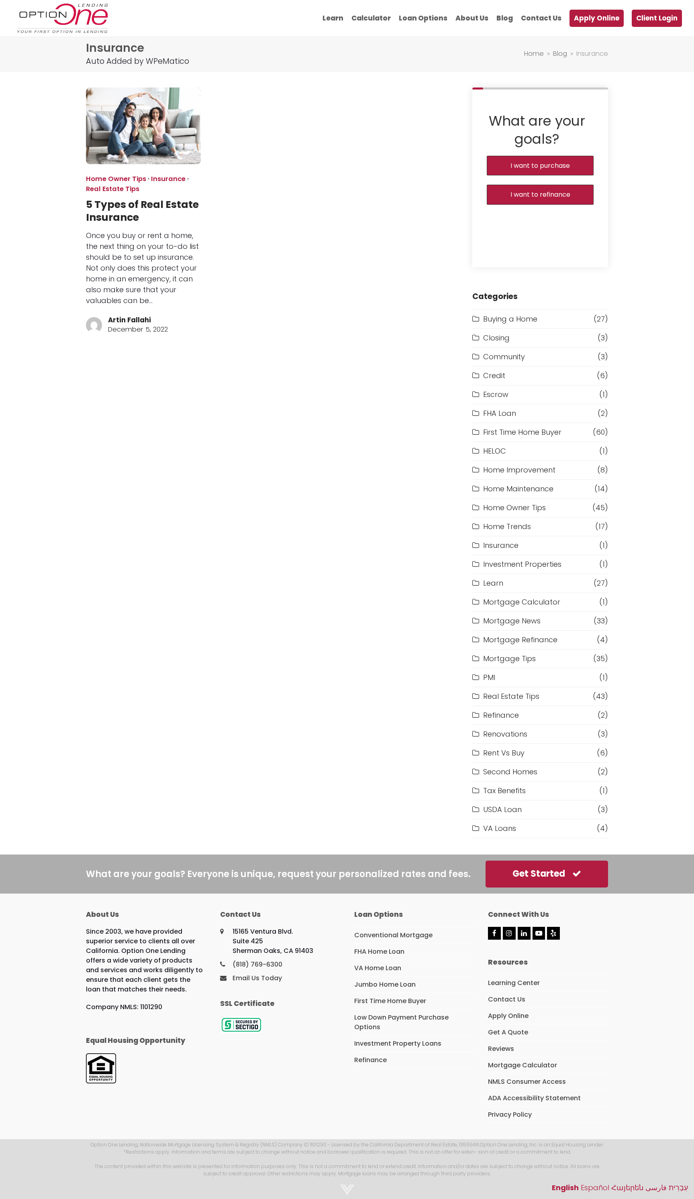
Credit (494, 375)
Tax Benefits (504, 791)
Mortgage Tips (509, 658)
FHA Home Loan (379, 951)
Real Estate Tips (112, 188)
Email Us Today (257, 978)
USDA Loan (502, 809)
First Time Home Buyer (522, 432)
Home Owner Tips (116, 178)
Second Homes (510, 772)
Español (595, 1188)
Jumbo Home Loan (385, 984)
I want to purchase (540, 165)
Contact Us (506, 999)
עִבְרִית (678, 1188)
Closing (496, 338)
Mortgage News (512, 621)
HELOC (494, 451)
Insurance (168, 178)
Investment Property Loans (397, 1043)
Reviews (501, 1048)
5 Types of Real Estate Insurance (142, 210)
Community (504, 357)
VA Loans (499, 828)
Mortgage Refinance (520, 640)
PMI (489, 677)
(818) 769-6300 (257, 964)
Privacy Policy (510, 1114)
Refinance (501, 715)
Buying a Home (510, 319)
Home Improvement (519, 470)
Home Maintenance (518, 489)
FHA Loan (499, 413)
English (565, 1188)
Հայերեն (627, 1188)
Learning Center (514, 982)
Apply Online (508, 1015)
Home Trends (507, 526)
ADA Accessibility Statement (534, 1098)
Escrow (495, 394)
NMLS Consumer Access (527, 1081)
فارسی (656, 1188)
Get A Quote (508, 1032)
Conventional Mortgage (393, 935)
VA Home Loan (377, 968)
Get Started (538, 873)
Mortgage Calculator (521, 602)
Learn (493, 583)
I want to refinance (540, 194)
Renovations (505, 734)
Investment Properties (522, 564)
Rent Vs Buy (504, 753)
